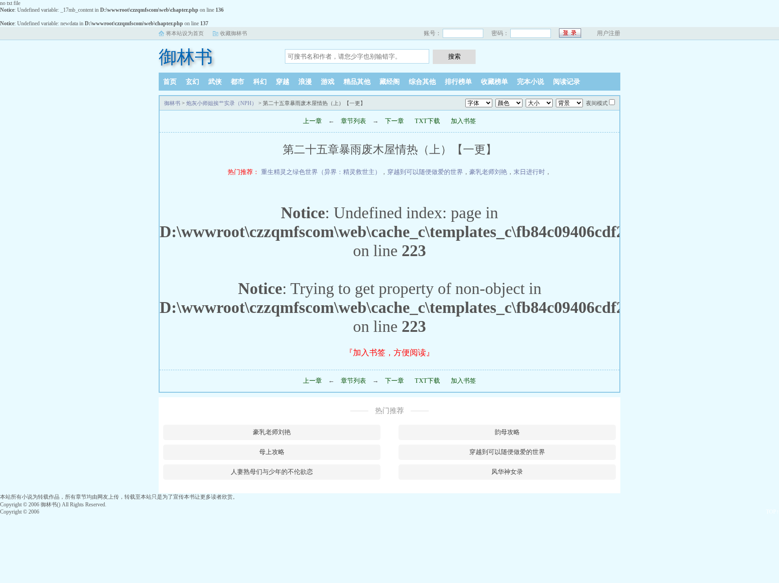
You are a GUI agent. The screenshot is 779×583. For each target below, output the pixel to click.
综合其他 (422, 81)
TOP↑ (772, 512)
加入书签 (463, 121)
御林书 (186, 57)
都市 (237, 81)
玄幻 (192, 81)
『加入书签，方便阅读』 (389, 352)
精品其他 (357, 81)
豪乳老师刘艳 (488, 172)
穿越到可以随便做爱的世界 (425, 172)
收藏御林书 (233, 33)
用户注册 (608, 33)
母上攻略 (271, 452)
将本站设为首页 (185, 33)
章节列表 (353, 121)
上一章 (312, 121)
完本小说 (530, 81)
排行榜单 (458, 81)
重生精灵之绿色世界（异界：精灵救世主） (321, 172)
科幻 (260, 81)
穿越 (282, 81)
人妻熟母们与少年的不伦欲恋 (272, 471)
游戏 (328, 81)
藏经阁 (390, 81)
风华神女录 (507, 471)
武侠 (215, 81)
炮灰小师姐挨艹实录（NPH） (221, 103)
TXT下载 (427, 121)
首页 (170, 81)
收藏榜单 (494, 81)
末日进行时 (529, 172)
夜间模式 (597, 103)
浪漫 (305, 81)
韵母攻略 (507, 432)
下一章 (394, 121)
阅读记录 (566, 81)
